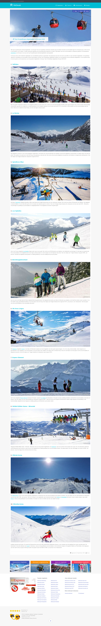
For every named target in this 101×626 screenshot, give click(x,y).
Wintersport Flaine (54, 586)
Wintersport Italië (54, 599)
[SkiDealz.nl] (15, 611)
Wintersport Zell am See (55, 590)
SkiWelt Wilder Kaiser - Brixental (23, 406)
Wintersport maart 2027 (69, 588)
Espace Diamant (18, 357)
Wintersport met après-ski (83, 588)
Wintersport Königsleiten (42, 601)
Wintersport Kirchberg (41, 592)
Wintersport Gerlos (40, 582)
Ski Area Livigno (18, 308)
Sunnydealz (33, 615)
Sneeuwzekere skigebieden (20, 562)
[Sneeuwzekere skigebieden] (19, 567)
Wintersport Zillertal (41, 588)
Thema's (69, 5)
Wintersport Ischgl (40, 586)
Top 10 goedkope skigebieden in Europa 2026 (30, 39)
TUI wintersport (81, 593)
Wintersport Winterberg (41, 580)
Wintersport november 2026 (70, 580)
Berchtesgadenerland (19, 259)
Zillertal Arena (17, 455)
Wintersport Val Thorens (41, 597)
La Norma (15, 113)
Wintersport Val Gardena (42, 599)
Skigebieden (60, 5)
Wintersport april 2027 (82, 580)
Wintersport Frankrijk (55, 597)
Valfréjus (15, 64)
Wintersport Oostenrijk (55, 595)
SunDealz (27, 614)
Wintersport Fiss (54, 580)
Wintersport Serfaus (54, 588)
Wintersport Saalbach (41, 595)
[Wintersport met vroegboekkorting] (40, 567)
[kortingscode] (23, 584)
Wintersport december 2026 (70, 582)
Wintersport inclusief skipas (83, 582)
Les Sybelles (16, 211)
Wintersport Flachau (41, 584)
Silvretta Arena (18, 504)
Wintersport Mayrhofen (41, 590)
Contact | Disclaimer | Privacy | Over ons (29, 618)
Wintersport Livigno (54, 584)
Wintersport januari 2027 (69, 584)
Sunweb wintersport (68, 593)
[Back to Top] (50, 621)
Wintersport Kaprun (54, 582)
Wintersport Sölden (41, 594)
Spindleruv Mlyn (18, 162)
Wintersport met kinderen (83, 586)
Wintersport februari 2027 (69, 586)
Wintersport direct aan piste (83, 584)
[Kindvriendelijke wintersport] (81, 567)
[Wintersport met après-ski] (60, 567)
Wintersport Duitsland (55, 601)
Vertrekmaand (78, 5)
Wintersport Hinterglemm (55, 594)
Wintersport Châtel (54, 592)
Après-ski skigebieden (61, 562)
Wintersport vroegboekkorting (40, 562)
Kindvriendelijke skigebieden (81, 562)
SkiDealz (31, 614)
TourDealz (35, 614)
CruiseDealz (40, 614)
